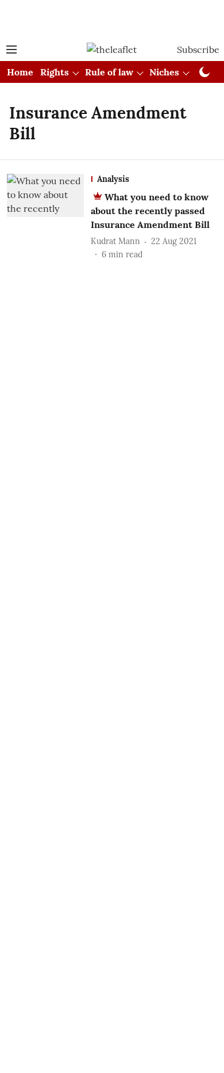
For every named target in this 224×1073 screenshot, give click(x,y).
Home (20, 72)
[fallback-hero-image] (49, 217)
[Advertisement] (112, 19)
